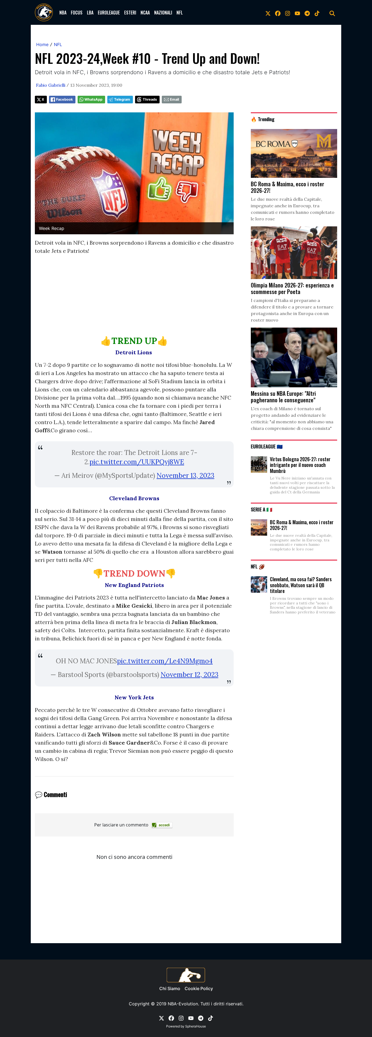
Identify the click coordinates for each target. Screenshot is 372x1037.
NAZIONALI (163, 12)
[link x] (268, 12)
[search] (332, 12)
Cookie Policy (199, 988)
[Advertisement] (134, 297)
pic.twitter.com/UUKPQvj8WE (137, 462)
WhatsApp (93, 99)
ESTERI (130, 12)
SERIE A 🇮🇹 (261, 509)
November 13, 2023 (185, 475)
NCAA (145, 12)
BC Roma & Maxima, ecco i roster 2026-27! (302, 525)
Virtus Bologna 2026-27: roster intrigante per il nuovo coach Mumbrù (300, 464)
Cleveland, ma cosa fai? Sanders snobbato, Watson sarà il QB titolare (301, 585)
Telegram (122, 99)
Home (42, 44)
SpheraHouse (195, 1026)
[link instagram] (287, 12)
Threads (150, 99)
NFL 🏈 (258, 566)
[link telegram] (307, 12)
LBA (90, 12)
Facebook (64, 99)
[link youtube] (297, 12)
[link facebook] (278, 12)
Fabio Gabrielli (50, 85)
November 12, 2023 (189, 674)
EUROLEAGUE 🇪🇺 (267, 446)
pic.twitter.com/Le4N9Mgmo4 (165, 661)
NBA (62, 12)
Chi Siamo (169, 988)
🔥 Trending (263, 118)
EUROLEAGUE (109, 12)
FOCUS (77, 12)
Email (174, 99)
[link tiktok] (317, 12)
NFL (179, 12)
